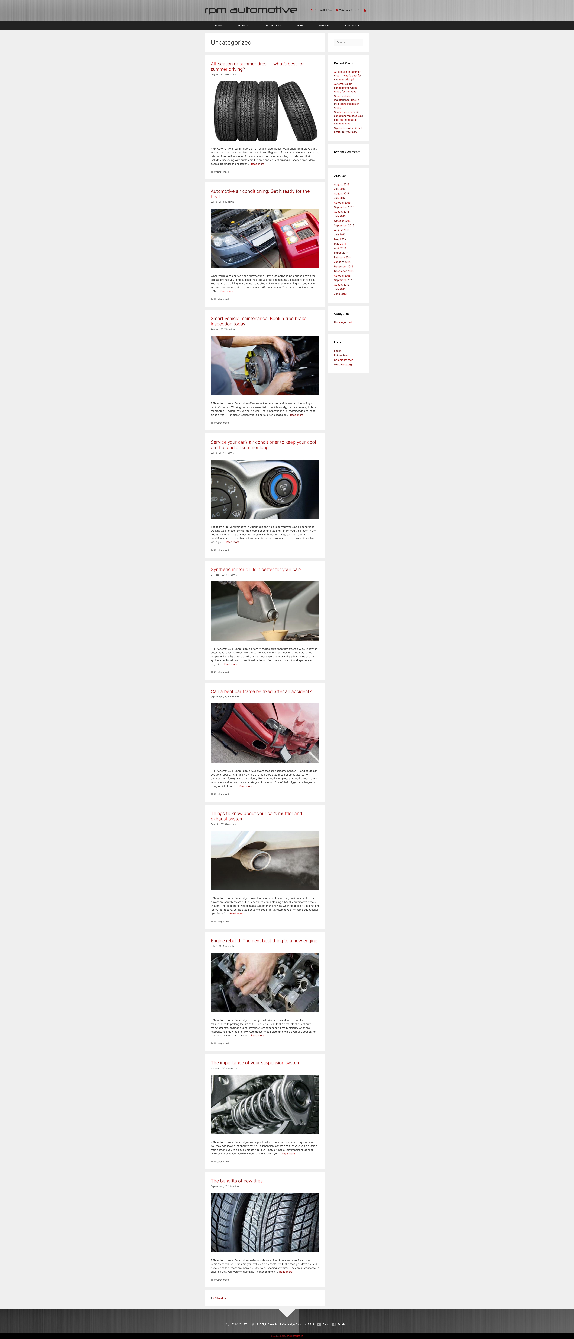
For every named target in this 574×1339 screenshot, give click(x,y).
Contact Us (352, 25)
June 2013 (340, 293)
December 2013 (343, 266)
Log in (337, 350)
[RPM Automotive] (251, 10)
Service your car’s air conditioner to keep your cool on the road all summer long (263, 444)
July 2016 (340, 216)
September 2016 (344, 207)
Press (300, 25)
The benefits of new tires (236, 1180)
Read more (257, 163)
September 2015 (344, 225)
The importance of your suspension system (255, 1062)
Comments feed (343, 359)
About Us (243, 25)
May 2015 (340, 239)
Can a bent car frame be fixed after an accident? (261, 691)
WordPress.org (343, 364)
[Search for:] (348, 42)
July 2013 (340, 289)
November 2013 (343, 270)
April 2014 (340, 248)
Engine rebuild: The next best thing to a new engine (264, 940)
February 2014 (342, 257)
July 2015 (339, 234)
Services (324, 25)
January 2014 (342, 261)
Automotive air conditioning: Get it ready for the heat (345, 87)
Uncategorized (221, 171)
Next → (221, 1298)
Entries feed (341, 355)
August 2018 (341, 184)
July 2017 (339, 197)
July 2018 (339, 188)
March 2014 (341, 252)
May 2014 (340, 243)
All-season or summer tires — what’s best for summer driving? (347, 75)
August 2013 (341, 284)
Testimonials (272, 25)
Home (218, 25)
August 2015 (341, 230)
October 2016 (342, 202)
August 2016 (341, 211)
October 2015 (342, 220)
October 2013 (342, 275)
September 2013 (344, 280)
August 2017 (341, 193)
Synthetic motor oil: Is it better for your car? (256, 569)
